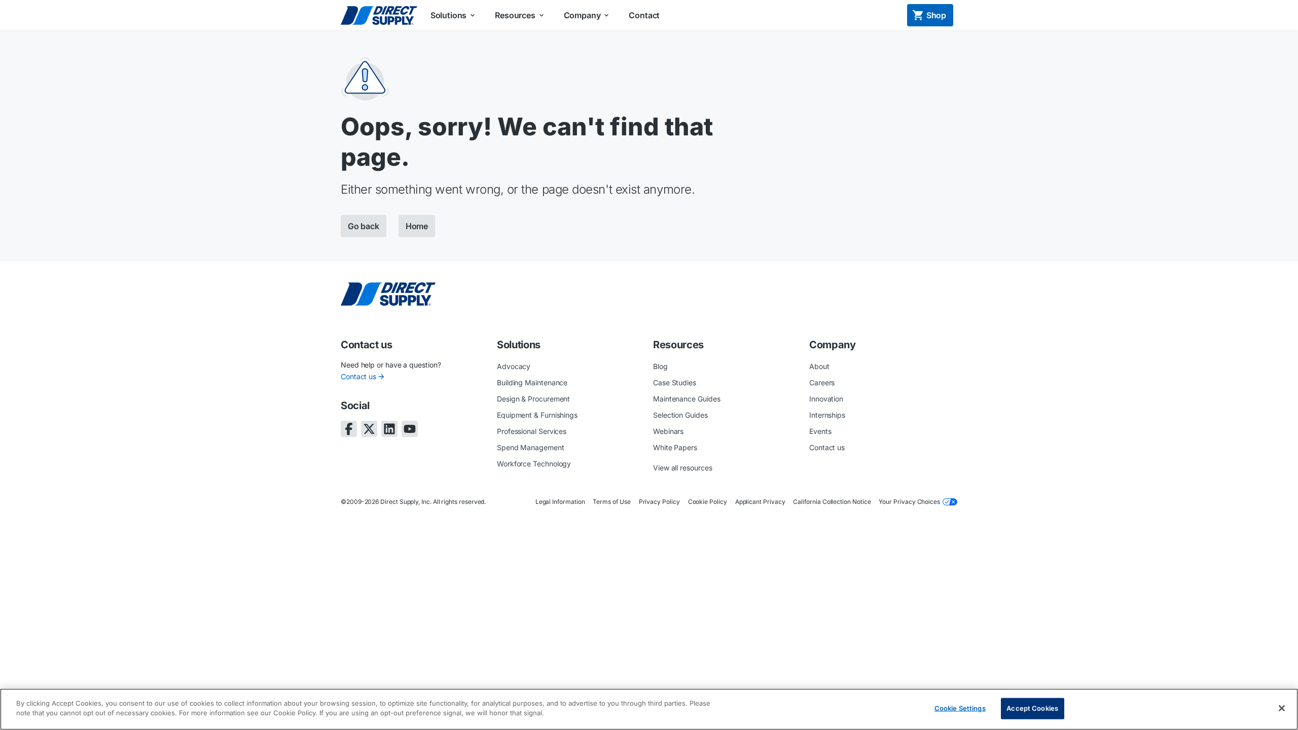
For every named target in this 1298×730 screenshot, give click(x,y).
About (819, 366)
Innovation (826, 398)
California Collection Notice (832, 501)
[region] (649, 709)
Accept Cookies (1032, 708)
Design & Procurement (533, 398)
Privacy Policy (659, 501)
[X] (369, 429)
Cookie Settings (960, 708)
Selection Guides (680, 415)
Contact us (358, 376)
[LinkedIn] (389, 429)
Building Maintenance (532, 382)
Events (820, 431)
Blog (660, 366)
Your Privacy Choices (909, 501)
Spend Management (530, 447)
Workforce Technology (534, 463)
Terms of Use (611, 501)
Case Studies (674, 382)
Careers (822, 382)
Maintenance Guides (686, 398)
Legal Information (560, 501)
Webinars (668, 431)
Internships (827, 415)
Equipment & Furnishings (537, 415)
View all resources (682, 467)
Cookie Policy (707, 501)
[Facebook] (349, 429)
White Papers (675, 447)
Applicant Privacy (760, 501)
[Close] (1282, 708)
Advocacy (513, 366)
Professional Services (531, 431)
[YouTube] (410, 429)
